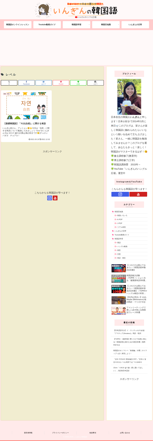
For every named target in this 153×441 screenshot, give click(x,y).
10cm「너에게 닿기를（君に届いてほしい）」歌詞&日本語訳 (128, 369)
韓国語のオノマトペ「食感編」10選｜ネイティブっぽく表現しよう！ (130, 352)
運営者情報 (28, 433)
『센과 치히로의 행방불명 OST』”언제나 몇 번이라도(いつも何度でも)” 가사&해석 (129, 360)
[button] (95, 82)
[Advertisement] (76, 48)
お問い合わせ (125, 433)
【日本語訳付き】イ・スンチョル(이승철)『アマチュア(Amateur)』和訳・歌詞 (129, 331)
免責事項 (92, 433)
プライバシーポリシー (60, 433)
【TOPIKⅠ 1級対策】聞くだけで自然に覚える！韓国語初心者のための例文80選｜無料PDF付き (130, 342)
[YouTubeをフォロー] (55, 198)
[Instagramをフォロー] (49, 198)
